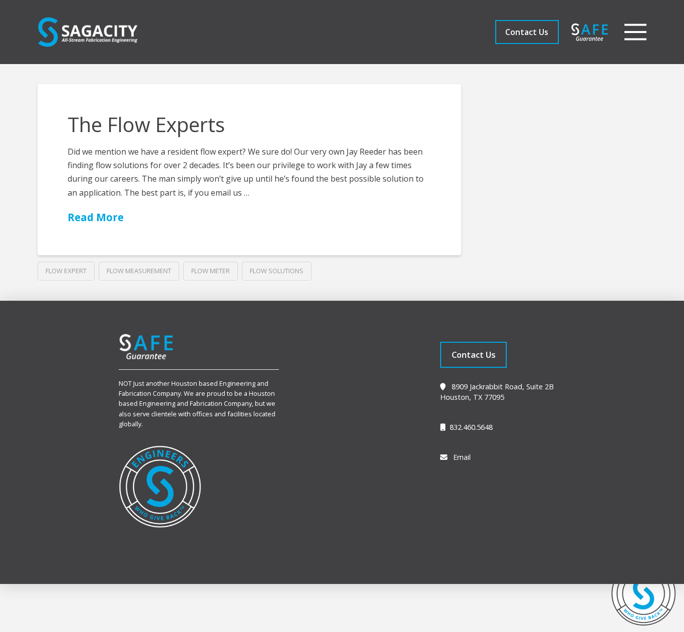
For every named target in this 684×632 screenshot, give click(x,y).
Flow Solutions (276, 270)
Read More (96, 217)
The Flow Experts (146, 124)
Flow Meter (210, 270)
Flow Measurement (139, 270)
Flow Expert (66, 270)
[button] (635, 32)
